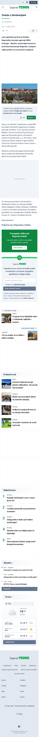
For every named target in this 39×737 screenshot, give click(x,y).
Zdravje (14, 313)
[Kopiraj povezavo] (6, 30)
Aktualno (8, 563)
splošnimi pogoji (19, 284)
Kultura (9, 538)
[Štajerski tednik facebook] (19, 726)
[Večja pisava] (36, 31)
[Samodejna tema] (23, 2)
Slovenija (15, 406)
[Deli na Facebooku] (3, 30)
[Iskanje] (36, 7)
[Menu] (3, 7)
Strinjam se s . (15, 284)
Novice (14, 379)
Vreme (8, 597)
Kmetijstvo (10, 506)
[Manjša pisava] (30, 31)
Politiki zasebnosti (28, 298)
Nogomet (15, 419)
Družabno (15, 394)
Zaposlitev (5, 332)
